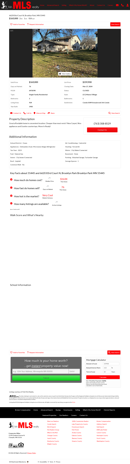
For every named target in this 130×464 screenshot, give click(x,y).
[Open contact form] (117, 5)
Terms (51, 462)
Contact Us (17, 113)
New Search (115, 24)
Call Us (28, 113)
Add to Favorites (19, 24)
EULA (73, 402)
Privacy (58, 462)
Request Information (36, 24)
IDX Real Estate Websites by (17, 462)
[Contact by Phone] (122, 5)
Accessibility (43, 462)
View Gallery (66, 74)
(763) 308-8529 (102, 123)
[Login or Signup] (127, 5)
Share (53, 113)
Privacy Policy (31, 453)
